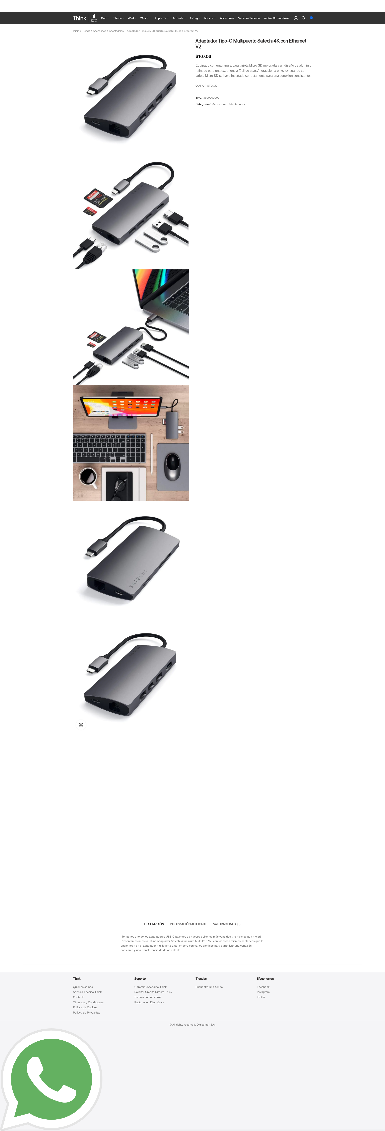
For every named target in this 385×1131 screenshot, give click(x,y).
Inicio (76, 30)
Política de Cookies (85, 1007)
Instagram (263, 991)
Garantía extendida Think (150, 986)
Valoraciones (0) (227, 924)
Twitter (261, 997)
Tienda (86, 30)
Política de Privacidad (86, 1012)
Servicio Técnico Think (87, 991)
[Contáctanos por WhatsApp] (51, 1079)
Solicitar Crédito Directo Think (153, 991)
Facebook (263, 986)
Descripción (154, 924)
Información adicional (188, 924)
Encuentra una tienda (209, 986)
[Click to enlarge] (81, 725)
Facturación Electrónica (149, 1002)
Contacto (78, 997)
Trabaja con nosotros (147, 997)
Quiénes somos (83, 986)
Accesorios (99, 30)
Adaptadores (116, 30)
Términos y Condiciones (88, 1002)
